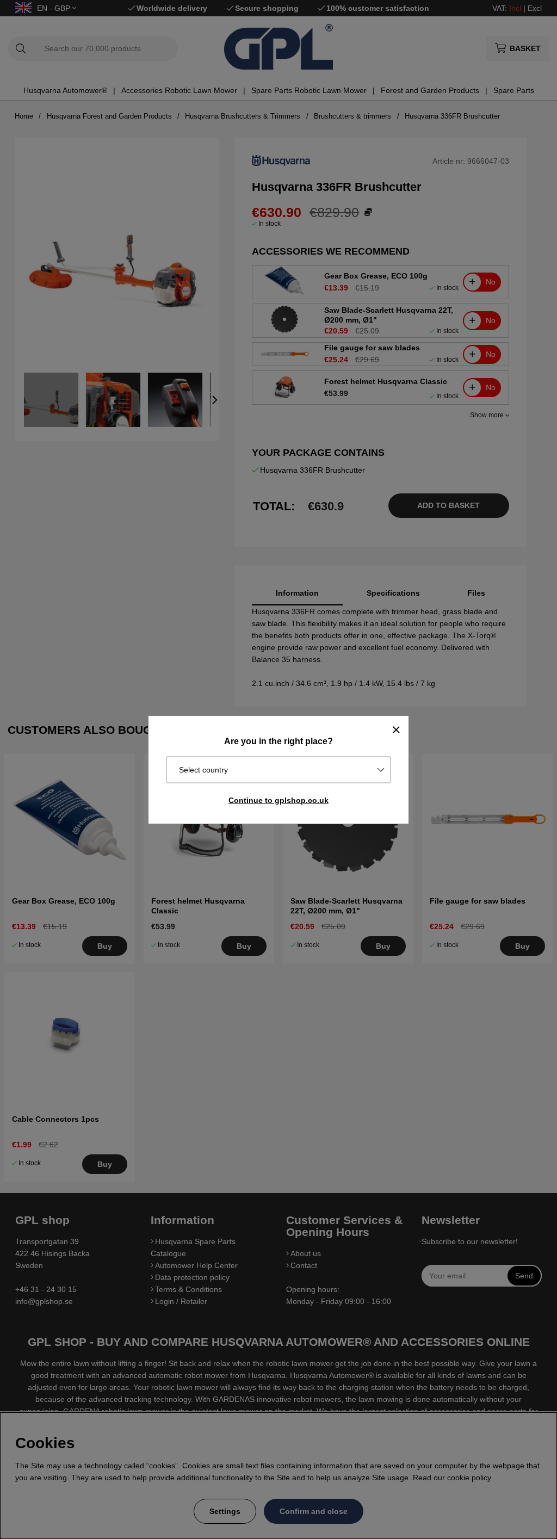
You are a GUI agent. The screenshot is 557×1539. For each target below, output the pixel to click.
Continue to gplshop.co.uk (278, 800)
